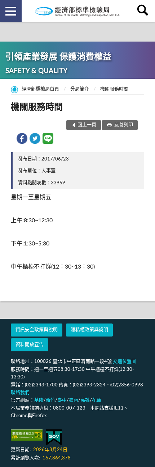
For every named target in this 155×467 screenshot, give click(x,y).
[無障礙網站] (27, 435)
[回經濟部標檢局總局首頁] (77, 11)
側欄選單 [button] (11, 11)
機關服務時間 (114, 89)
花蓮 (96, 400)
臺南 (73, 400)
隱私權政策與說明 (89, 329)
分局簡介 (79, 89)
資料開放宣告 (29, 344)
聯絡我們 (20, 392)
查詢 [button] (144, 11)
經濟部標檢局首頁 (40, 89)
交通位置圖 (124, 361)
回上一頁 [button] (87, 125)
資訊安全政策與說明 (36, 329)
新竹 (50, 400)
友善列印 (123, 125)
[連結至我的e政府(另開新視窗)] (54, 437)
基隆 (39, 400)
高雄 (85, 400)
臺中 (62, 400)
